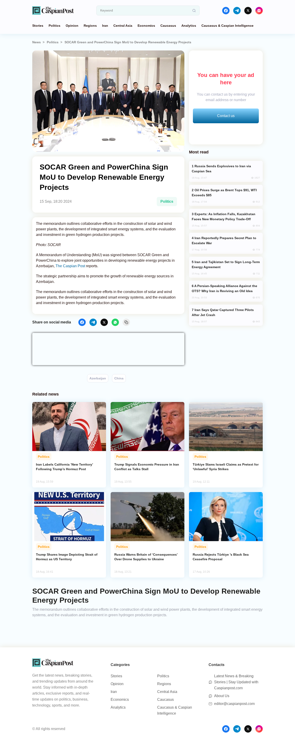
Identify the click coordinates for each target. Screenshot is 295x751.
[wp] (115, 322)
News (36, 42)
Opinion (72, 25)
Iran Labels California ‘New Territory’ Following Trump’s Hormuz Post (64, 467)
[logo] (53, 10)
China (119, 378)
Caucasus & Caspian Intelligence (227, 25)
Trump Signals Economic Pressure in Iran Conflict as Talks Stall (146, 467)
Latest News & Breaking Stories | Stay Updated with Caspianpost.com (236, 682)
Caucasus (168, 25)
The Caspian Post (70, 266)
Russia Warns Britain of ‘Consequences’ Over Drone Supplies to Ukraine (145, 557)
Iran (105, 25)
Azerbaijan (97, 378)
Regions (90, 25)
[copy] (126, 322)
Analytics (188, 25)
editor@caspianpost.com (234, 704)
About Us (221, 696)
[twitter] (248, 10)
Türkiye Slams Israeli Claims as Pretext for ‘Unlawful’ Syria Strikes (226, 467)
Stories (37, 25)
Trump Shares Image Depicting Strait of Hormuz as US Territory (66, 557)
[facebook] (226, 10)
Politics (54, 25)
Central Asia (122, 25)
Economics (146, 25)
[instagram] (259, 10)
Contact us (226, 116)
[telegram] (237, 10)
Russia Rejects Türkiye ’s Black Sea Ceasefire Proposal (221, 557)
